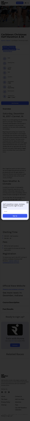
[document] (15, 210)
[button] (27, 202)
